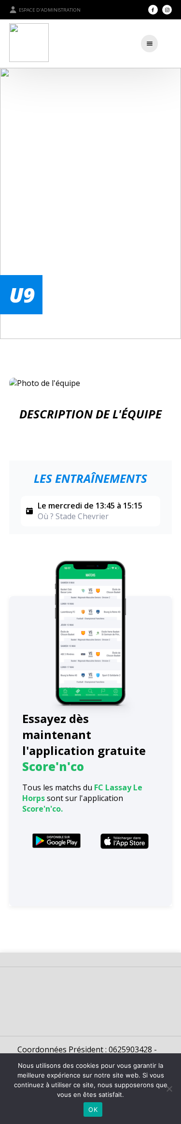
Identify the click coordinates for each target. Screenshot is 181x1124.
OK (92, 1109)
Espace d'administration (50, 10)
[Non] (169, 1088)
